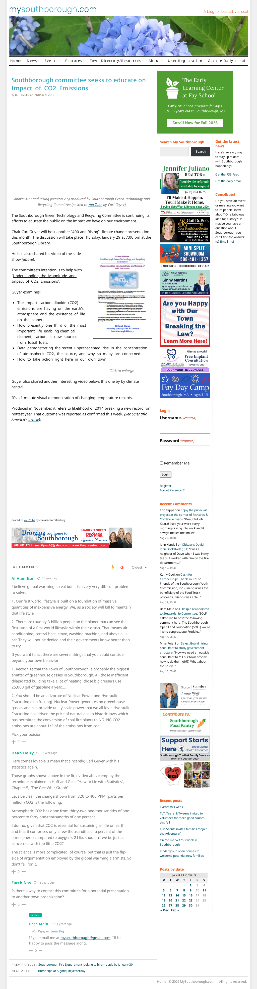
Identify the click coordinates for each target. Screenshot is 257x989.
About (154, 60)
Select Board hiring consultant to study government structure (184, 648)
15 (184, 895)
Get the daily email (228, 181)
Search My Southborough (182, 142)
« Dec (164, 910)
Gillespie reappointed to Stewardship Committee (184, 611)
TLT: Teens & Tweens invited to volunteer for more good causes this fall (182, 818)
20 (170, 900)
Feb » (175, 910)
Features (73, 60)
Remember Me (176, 462)
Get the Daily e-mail (227, 60)
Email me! (227, 241)
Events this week (171, 807)
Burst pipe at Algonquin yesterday (61, 971)
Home (16, 60)
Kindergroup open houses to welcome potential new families (182, 853)
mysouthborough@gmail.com (85, 937)
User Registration (185, 60)
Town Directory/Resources (115, 60)
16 (190, 895)
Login (165, 474)
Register (165, 486)
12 (163, 895)
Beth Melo (22, 95)
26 (163, 905)
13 (170, 895)
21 (177, 900)
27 (170, 905)
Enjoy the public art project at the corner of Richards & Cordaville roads (184, 514)
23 (190, 900)
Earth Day (57, 931)
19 (163, 900)
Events (51, 60)
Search (201, 151)
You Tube (95, 204)
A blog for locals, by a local (226, 11)
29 (184, 905)
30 (190, 905)
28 (177, 905)
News (32, 60)
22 (184, 900)
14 (177, 895)
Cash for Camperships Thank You (177, 576)
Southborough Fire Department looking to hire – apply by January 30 (85, 964)
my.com (53, 9)
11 (204, 890)
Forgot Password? (172, 490)
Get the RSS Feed (227, 174)
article (33, 419)
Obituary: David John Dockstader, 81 (182, 546)
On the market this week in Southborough (178, 842)
